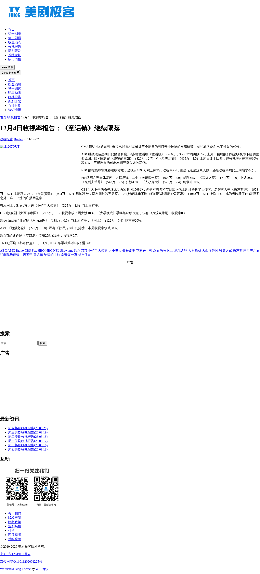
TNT (84, 250)
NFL (56, 250)
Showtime (66, 250)
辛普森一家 (69, 254)
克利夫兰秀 (144, 250)
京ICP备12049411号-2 (15, 554)
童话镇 (38, 254)
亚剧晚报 (14, 526)
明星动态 (14, 92)
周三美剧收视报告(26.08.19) (28, 432)
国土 (170, 250)
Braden (18, 139)
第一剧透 (14, 88)
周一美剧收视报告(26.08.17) (28, 441)
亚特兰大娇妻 (98, 250)
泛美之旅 (253, 250)
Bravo (20, 250)
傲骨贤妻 (128, 250)
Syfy (77, 250)
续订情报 (14, 110)
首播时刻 (14, 105)
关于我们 (14, 513)
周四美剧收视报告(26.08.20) (28, 428)
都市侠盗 (84, 254)
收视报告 (14, 97)
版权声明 (14, 517)
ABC (3, 250)
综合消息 (14, 84)
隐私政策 (14, 522)
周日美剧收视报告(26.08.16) (28, 445)
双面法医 (159, 250)
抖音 (11, 530)
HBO (41, 250)
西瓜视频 (14, 534)
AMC (11, 250)
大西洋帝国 (210, 250)
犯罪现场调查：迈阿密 (16, 254)
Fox (34, 250)
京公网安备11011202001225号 (21, 561)
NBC (49, 250)
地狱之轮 (180, 250)
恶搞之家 (225, 250)
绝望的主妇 (52, 254)
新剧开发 (14, 101)
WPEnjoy (42, 569)
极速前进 (239, 250)
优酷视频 (14, 539)
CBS (28, 250)
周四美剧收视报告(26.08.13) (28, 449)
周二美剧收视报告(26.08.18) (28, 436)
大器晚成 (194, 250)
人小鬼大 (114, 250)
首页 (11, 80)
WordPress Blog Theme (15, 569)
